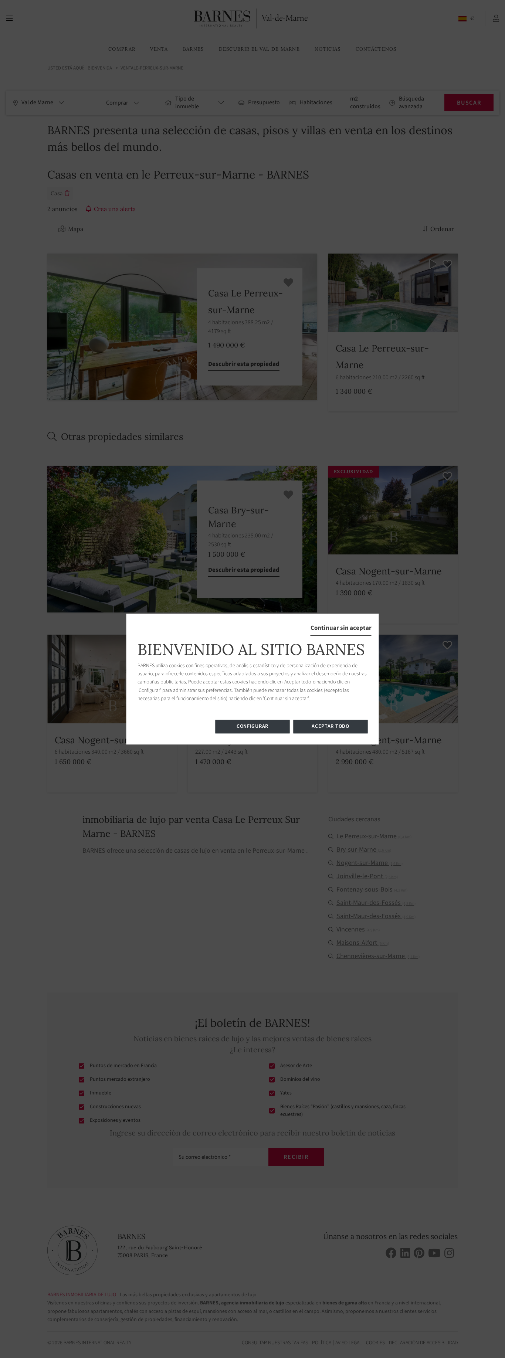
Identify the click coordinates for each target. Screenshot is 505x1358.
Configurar (252, 726)
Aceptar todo (330, 726)
